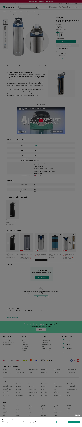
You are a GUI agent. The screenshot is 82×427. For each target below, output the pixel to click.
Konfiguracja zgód (61, 421)
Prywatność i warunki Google (29, 423)
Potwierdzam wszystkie (73, 421)
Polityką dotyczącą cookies (30, 421)
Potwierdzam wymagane (49, 421)
